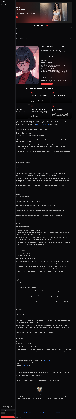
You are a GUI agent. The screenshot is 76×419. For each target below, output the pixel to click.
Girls (3, 413)
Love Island (4, 406)
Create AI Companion (11, 413)
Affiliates (9, 407)
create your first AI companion (48, 408)
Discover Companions (27, 412)
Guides (13, 407)
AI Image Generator (27, 413)
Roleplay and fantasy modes (16, 165)
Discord (8, 406)
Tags (6, 407)
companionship (25, 365)
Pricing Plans (42, 412)
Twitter (2, 407)
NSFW (39, 148)
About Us (41, 413)
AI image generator (65, 408)
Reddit (11, 406)
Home (9, 412)
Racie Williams (40, 393)
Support (20, 417)
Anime (12, 413)
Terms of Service (15, 417)
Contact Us (58, 413)
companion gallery (15, 410)
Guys (8, 413)
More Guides (58, 412)
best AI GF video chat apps (42, 124)
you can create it (46, 360)
